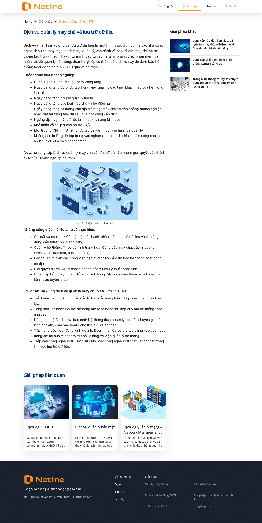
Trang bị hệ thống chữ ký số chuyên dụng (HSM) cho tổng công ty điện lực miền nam (216, 82)
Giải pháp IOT (202, 506)
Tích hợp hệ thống (157, 484)
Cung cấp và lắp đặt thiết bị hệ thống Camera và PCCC (212, 61)
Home (28, 21)
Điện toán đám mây (206, 484)
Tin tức (212, 6)
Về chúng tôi (165, 6)
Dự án (119, 484)
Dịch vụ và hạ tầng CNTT (75, 21)
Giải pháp (190, 6)
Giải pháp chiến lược (158, 506)
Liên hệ (231, 6)
